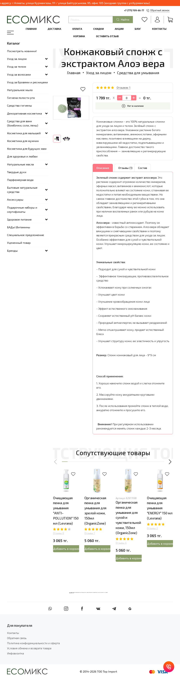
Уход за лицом (98, 72)
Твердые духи (16, 172)
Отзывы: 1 (89, 533)
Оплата (77, 28)
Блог (138, 28)
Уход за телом (16, 66)
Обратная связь (17, 638)
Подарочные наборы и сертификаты (22, 209)
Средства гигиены (19, 105)
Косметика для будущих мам (26, 148)
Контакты (159, 28)
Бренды (12, 250)
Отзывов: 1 (123, 87)
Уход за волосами (19, 74)
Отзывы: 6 (58, 533)
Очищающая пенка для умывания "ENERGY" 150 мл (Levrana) (159, 508)
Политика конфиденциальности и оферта (33, 643)
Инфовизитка (15, 653)
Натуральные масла (20, 164)
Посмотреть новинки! (22, 51)
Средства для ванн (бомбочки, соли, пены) (22, 123)
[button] (55, 461)
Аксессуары (15, 199)
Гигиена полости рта (21, 97)
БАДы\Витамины (18, 227)
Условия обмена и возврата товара (29, 648)
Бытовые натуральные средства (22, 189)
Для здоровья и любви (22, 156)
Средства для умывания (138, 72)
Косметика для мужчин (23, 141)
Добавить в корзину (66, 548)
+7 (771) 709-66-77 (134, 10)
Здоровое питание (19, 219)
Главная (31, 28)
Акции (119, 28)
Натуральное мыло (20, 90)
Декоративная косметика (24, 113)
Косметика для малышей (24, 133)
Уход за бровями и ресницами (27, 82)
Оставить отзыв (107, 36)
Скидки (98, 28)
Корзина (79, 36)
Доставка (54, 28)
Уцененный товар (19, 242)
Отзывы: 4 (121, 542)
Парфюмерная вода (20, 179)
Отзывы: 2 (152, 528)
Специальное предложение (25, 235)
